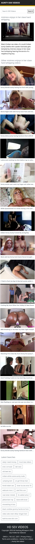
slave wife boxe (21, 500)
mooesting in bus (8, 504)
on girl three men (21, 481)
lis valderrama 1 (24, 495)
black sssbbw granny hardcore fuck (15, 509)
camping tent (7, 481)
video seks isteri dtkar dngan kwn (14, 514)
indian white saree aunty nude (13, 476)
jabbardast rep (7, 500)
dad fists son (21, 490)
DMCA (5, 537)
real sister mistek (8, 495)
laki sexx (18, 467)
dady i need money (9, 462)
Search (30, 11)
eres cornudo (7, 467)
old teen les (6, 471)
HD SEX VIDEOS (17, 527)
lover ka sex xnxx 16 (24, 485)
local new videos (25, 462)
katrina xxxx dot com (10, 518)
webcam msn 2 (8, 490)
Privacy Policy (26, 537)
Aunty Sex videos (18, 541)
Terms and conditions (10, 539)
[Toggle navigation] (31, 3)
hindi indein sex (8, 485)
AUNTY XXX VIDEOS (10, 2)
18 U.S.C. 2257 (14, 537)
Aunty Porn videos (26, 539)
